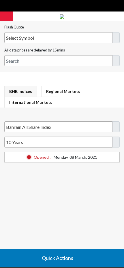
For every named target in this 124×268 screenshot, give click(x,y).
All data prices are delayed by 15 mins (34, 50)
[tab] (20, 91)
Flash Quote (14, 27)
